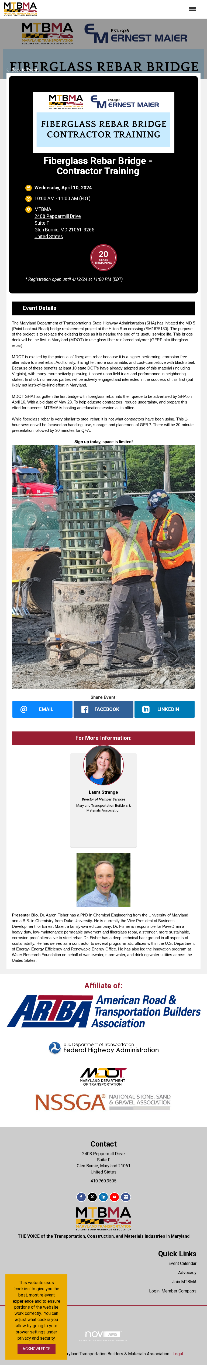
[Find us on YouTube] (114, 1197)
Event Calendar (182, 1263)
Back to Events (26, 70)
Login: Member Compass (172, 1291)
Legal (177, 1353)
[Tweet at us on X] (92, 1197)
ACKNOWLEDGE (36, 1349)
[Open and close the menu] (119, 9)
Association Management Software (103, 1340)
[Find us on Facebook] (81, 1197)
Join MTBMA (184, 1281)
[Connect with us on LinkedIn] (103, 1197)
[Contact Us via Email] (125, 1197)
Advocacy (187, 1272)
